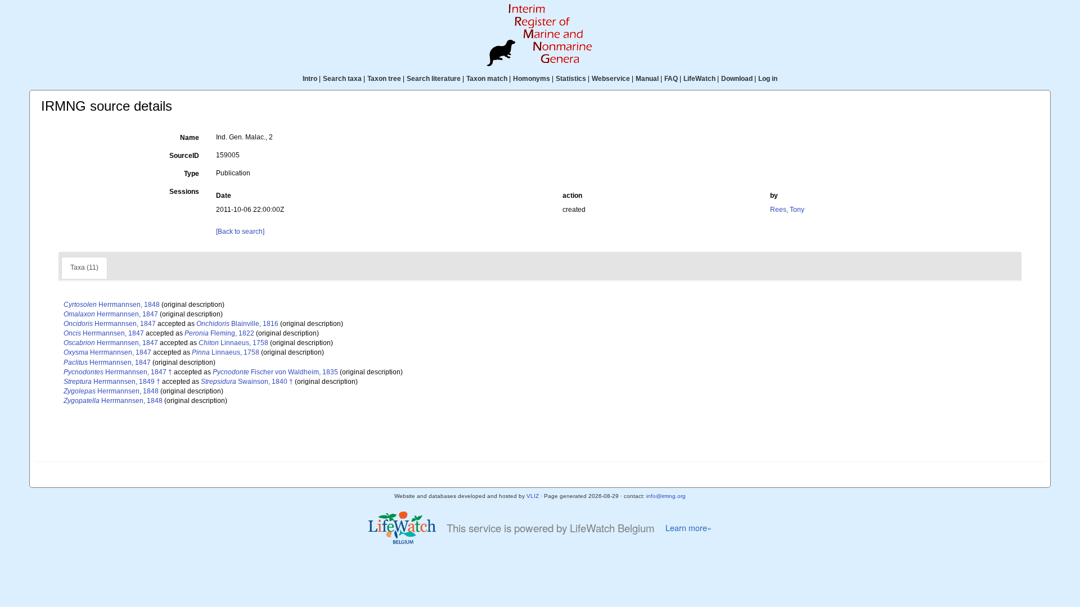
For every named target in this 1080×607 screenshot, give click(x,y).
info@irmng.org (666, 496)
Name (189, 138)
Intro (310, 79)
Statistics (571, 79)
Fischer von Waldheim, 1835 (275, 372)
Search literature (434, 79)
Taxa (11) (84, 267)
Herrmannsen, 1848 (112, 305)
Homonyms (531, 79)
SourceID (184, 156)
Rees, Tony (787, 210)
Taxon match (486, 79)
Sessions (184, 192)
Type (191, 174)
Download (737, 79)
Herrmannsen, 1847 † (118, 372)
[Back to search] (240, 231)
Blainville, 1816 (237, 324)
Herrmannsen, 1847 (111, 314)
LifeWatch (699, 79)
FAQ (671, 79)
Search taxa (342, 79)
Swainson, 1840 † (247, 382)
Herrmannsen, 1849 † (112, 382)
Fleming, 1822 (219, 333)
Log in (767, 79)
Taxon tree (384, 79)
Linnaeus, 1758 (233, 343)
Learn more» (688, 527)
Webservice (611, 79)
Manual (647, 79)
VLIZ (532, 496)
